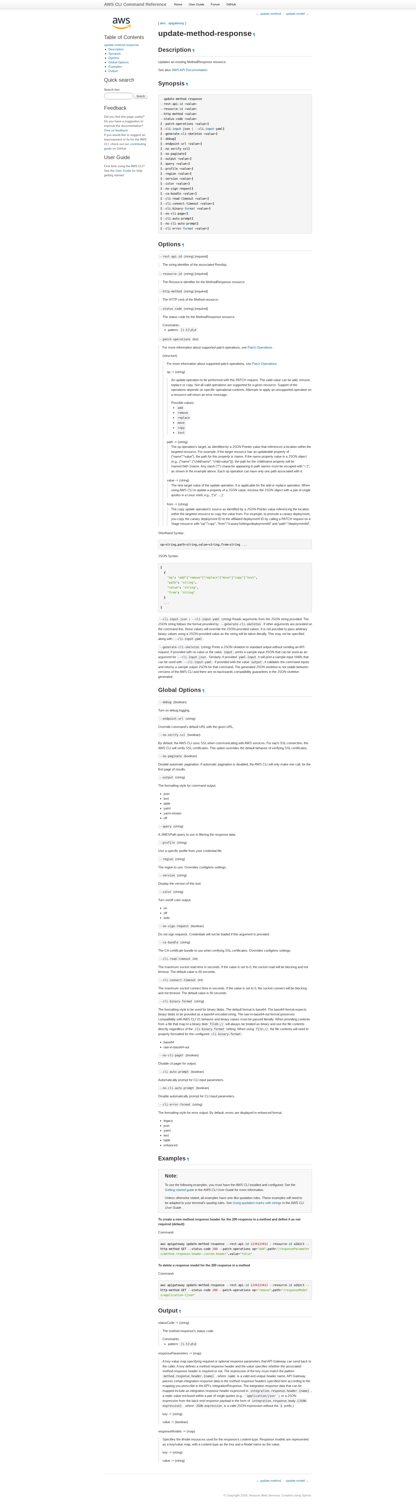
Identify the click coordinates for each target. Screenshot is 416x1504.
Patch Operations (260, 347)
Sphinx (306, 1495)
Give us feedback (116, 130)
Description (116, 49)
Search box (112, 89)
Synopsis (114, 53)
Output (113, 71)
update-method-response (121, 45)
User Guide (196, 4)
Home (178, 4)
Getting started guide (179, 1190)
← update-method (268, 13)
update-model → (297, 13)
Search (140, 96)
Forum (215, 4)
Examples (115, 66)
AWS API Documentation (189, 70)
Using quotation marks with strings (257, 1203)
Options (113, 58)
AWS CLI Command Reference (135, 4)
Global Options (118, 62)
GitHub (231, 4)
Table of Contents (124, 37)
